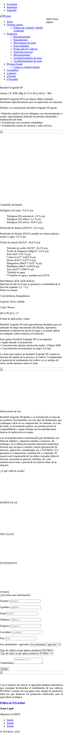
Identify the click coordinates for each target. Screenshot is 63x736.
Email (3, 613)
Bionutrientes (20, 39)
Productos (12, 33)
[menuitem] (11, 76)
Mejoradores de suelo (24, 42)
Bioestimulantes (21, 36)
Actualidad (12, 70)
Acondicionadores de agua (27, 58)
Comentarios (6, 662)
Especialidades (21, 45)
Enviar (4, 669)
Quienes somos (15, 24)
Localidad (5, 632)
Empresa (4, 625)
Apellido (4, 607)
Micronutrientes (21, 55)
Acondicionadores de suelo (27, 61)
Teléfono (4, 619)
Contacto (11, 73)
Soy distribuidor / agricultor (14, 644)
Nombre (4, 601)
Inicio (10, 21)
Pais (2, 638)
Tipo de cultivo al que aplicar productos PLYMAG (27, 650)
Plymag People (15, 64)
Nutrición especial (23, 51)
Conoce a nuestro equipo (26, 67)
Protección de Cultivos (25, 48)
